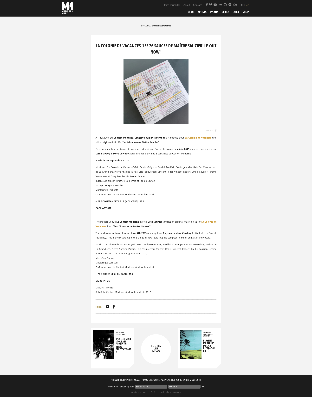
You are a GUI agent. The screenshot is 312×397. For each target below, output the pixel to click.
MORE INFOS (103, 280)
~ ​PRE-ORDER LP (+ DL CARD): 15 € (114, 273)
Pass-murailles (172, 4)
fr (242, 4)
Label (236, 12)
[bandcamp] (107, 306)
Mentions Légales (138, 392)
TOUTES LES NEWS (156, 348)
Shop (246, 12)
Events (214, 12)
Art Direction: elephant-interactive (166, 392)
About (186, 4)
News (191, 12)
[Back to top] (303, 388)
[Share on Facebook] (215, 130)
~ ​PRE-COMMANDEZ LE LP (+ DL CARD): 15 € (120, 201)
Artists (202, 12)
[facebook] (114, 306)
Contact (197, 4)
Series (225, 12)
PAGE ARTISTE (103, 208)
